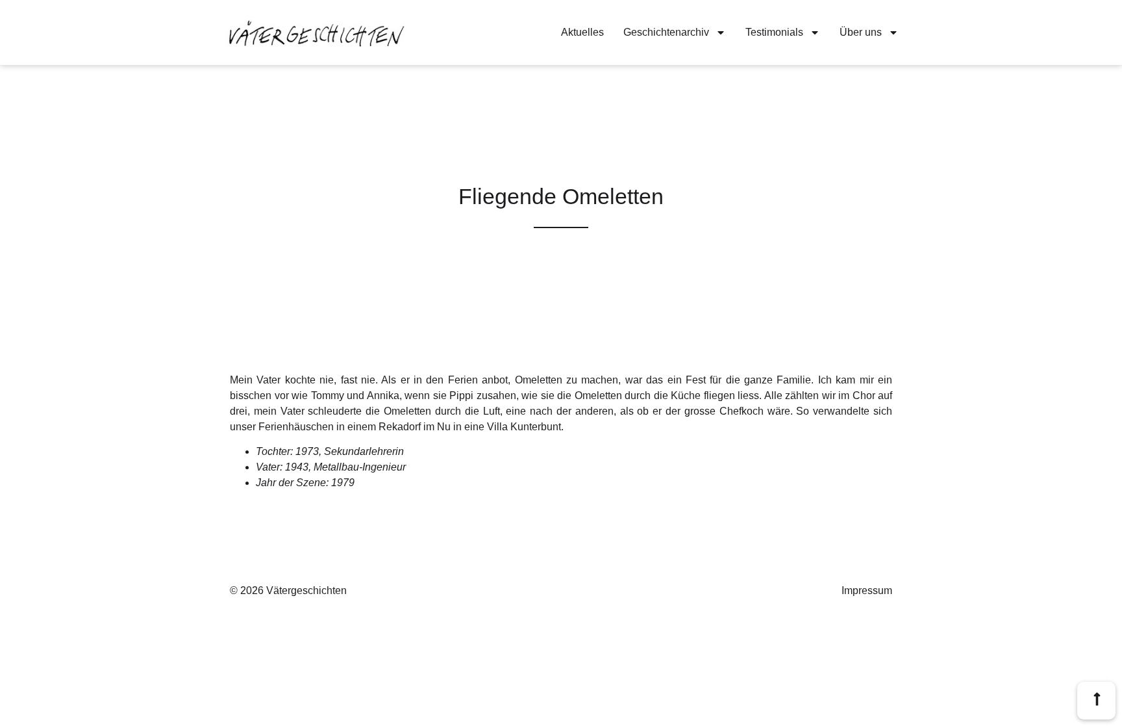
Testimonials (774, 32)
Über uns (861, 32)
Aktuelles (582, 32)
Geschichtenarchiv (666, 32)
